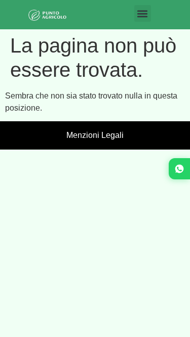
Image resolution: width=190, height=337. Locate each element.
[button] (142, 13)
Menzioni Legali (95, 135)
